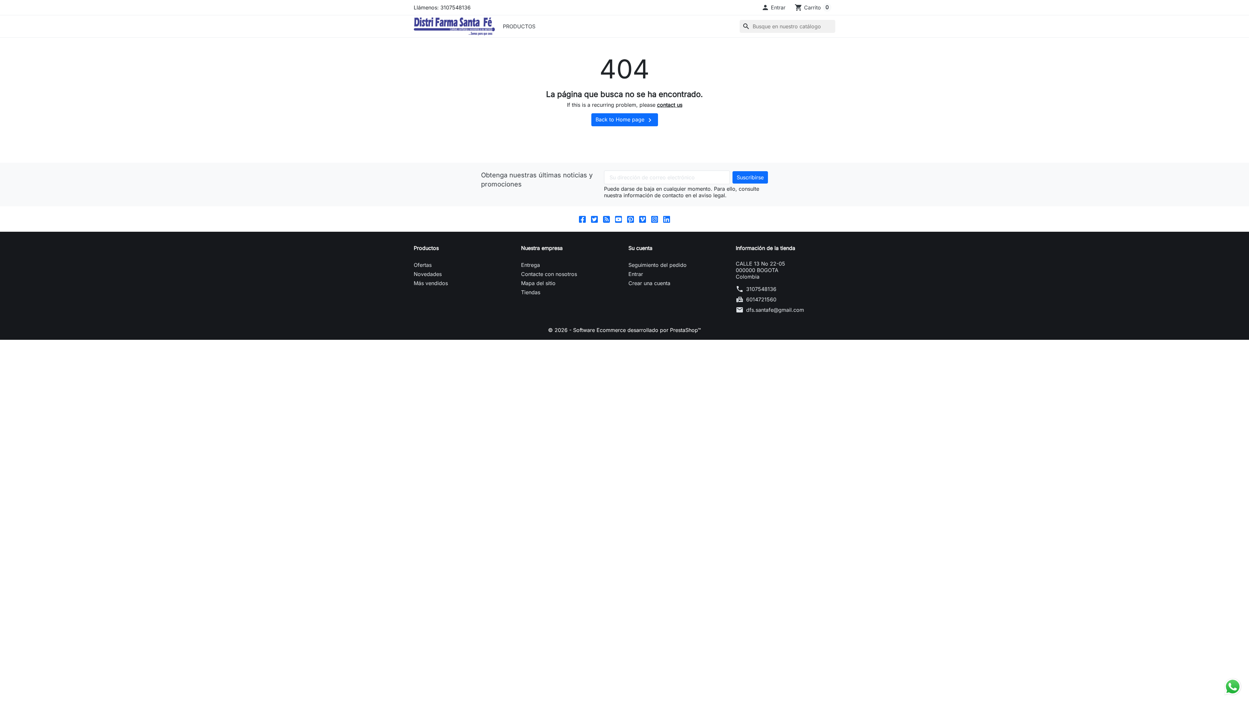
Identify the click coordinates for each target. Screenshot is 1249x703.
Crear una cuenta (649, 283)
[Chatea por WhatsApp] (1232, 686)
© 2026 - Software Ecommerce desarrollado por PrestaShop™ (624, 330)
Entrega (530, 265)
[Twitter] (594, 219)
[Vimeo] (642, 219)
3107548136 (761, 289)
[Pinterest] (630, 219)
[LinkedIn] (666, 219)
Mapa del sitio (538, 283)
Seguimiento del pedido (657, 265)
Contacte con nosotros (549, 274)
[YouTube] (618, 219)
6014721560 (761, 299)
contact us (669, 105)
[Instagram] (654, 219)
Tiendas (530, 292)
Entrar (635, 274)
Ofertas (423, 265)
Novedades (428, 274)
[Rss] (606, 219)
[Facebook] (582, 219)
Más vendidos (431, 283)
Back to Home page (625, 120)
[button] (773, 7)
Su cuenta (640, 248)
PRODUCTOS (519, 26)
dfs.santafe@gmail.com (775, 310)
